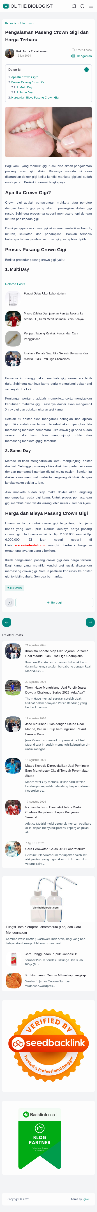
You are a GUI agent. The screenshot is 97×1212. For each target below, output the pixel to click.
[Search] (82, 6)
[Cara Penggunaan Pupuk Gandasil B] (14, 966)
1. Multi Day (24, 87)
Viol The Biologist (29, 6)
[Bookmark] (9, 604)
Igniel (86, 1199)
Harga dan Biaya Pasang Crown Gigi (35, 97)
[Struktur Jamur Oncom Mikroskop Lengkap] (14, 987)
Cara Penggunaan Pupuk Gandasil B (51, 954)
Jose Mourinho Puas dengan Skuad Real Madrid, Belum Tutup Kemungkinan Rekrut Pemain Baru (55, 729)
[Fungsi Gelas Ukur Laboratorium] (13, 305)
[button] (81, 56)
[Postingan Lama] (6, 622)
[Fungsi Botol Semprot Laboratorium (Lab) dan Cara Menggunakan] (48, 921)
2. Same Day (24, 92)
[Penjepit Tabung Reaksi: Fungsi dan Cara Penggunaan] (13, 345)
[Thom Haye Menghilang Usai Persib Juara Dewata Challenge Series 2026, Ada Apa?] (13, 694)
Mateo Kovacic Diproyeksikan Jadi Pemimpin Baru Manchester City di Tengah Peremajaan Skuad (57, 770)
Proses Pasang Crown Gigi (28, 82)
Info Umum (15, 587)
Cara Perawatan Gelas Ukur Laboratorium (55, 849)
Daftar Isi (14, 69)
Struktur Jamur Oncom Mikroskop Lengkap (55, 975)
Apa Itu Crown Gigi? (24, 77)
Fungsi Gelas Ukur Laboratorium (45, 293)
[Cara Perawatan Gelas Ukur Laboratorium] (13, 856)
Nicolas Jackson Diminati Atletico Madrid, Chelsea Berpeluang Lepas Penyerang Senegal (54, 812)
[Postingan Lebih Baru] (90, 622)
